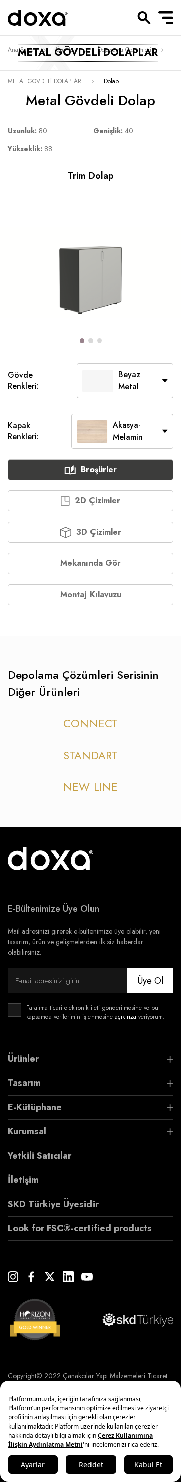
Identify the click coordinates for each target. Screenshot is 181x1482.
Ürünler (65, 49)
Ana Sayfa (21, 49)
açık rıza (125, 1016)
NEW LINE (90, 787)
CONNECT (90, 723)
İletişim (23, 1179)
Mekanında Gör (90, 563)
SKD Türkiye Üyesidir (53, 1204)
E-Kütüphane (35, 1107)
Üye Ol (150, 980)
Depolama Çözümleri (124, 49)
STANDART (90, 755)
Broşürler (99, 469)
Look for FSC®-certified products (80, 1228)
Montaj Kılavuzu (90, 594)
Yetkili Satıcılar (39, 1155)
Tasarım (24, 1083)
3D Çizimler (98, 532)
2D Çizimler (97, 500)
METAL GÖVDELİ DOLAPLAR (44, 81)
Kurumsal (27, 1131)
